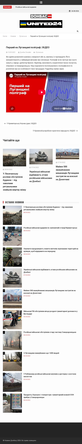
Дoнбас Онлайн (25, 52)
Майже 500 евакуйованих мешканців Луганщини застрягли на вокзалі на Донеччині (67, 173)
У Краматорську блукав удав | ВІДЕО (22, 123)
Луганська (39, 52)
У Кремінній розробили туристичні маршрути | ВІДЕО (54, 131)
